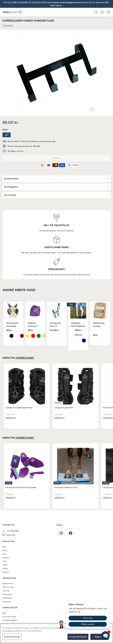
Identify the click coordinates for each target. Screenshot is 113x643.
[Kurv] (102, 12)
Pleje (4, 554)
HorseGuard (8, 25)
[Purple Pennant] (43, 336)
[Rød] (33, 336)
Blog (4, 613)
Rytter (5, 550)
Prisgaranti (12, 187)
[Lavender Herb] (60, 336)
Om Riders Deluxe (9, 617)
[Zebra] (11, 336)
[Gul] (27, 336)
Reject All (99, 636)
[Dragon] (6, 336)
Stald (4, 561)
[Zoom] (92, 108)
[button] (105, 635)
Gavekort (6, 572)
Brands (5, 568)
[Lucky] (17, 336)
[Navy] (84, 340)
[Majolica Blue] (49, 336)
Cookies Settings (12, 636)
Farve (5, 129)
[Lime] (39, 336)
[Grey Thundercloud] (78, 340)
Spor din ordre (8, 587)
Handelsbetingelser (10, 620)
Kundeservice (8, 583)
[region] (56, 633)
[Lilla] (22, 336)
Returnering (7, 594)
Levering (11, 195)
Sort (6, 135)
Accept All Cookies (78, 636)
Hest (4, 547)
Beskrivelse (12, 178)
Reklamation (7, 598)
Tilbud (5, 565)
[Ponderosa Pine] (66, 336)
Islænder (6, 558)
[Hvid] (73, 340)
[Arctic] (55, 336)
